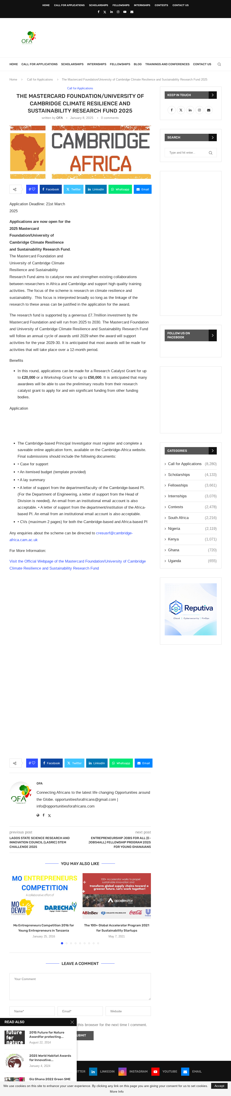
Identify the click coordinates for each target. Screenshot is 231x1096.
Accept (219, 1086)
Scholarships (98, 5)
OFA (59, 118)
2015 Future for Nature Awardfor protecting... (46, 1035)
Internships (142, 5)
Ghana (192, 550)
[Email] (131, 12)
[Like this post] (33, 189)
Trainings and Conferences (167, 64)
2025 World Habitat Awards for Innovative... (50, 1058)
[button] (15, 908)
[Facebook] (98, 12)
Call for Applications (69, 5)
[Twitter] (104, 12)
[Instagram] (118, 12)
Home (46, 5)
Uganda (192, 561)
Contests (161, 5)
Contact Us (181, 5)
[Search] (219, 64)
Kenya (192, 539)
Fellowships (121, 5)
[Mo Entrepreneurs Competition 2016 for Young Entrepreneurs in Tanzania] (43, 896)
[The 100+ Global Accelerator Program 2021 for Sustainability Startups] (117, 896)
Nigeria (192, 528)
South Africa (192, 518)
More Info (117, 1091)
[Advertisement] (139, 37)
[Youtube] (124, 12)
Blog (138, 64)
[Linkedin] (111, 12)
